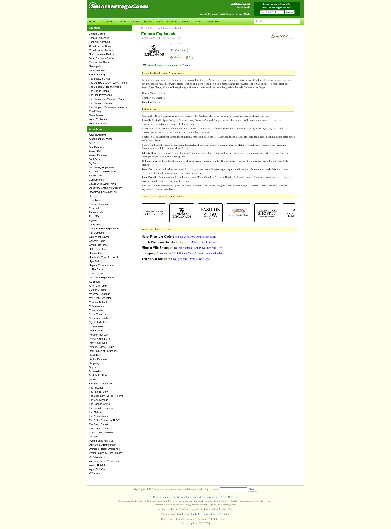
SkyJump (94, 367)
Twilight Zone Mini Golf (101, 440)
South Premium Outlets (101, 58)
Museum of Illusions (100, 318)
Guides (135, 21)
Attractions (107, 21)
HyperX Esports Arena (101, 265)
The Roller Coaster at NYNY (104, 420)
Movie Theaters (97, 314)
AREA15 (93, 143)
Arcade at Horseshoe (100, 139)
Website (177, 57)
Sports (92, 379)
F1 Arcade (94, 208)
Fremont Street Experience (104, 228)
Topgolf (93, 436)
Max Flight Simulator (100, 298)
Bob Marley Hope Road (101, 167)
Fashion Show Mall (99, 42)
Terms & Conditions (180, 496)
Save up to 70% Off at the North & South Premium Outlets (191, 253)
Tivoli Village (95, 111)
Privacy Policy (160, 496)
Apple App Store (199, 514)
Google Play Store (219, 514)
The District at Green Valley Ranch (108, 82)
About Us (226, 496)
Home (92, 21)
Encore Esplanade (99, 37)
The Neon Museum (99, 416)
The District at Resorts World (105, 86)
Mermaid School (98, 302)
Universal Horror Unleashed (104, 448)
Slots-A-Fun (95, 371)
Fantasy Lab (96, 212)
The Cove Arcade (98, 400)
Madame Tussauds (99, 293)
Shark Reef (95, 355)
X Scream (94, 473)
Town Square (96, 115)
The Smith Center (98, 424)
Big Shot (93, 163)
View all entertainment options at (168, 65)
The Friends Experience (102, 408)
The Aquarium (96, 387)
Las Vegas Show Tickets (185, 509)
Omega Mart (96, 326)
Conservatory (96, 179)
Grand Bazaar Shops (100, 46)
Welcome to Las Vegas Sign (104, 461)
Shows (186, 21)
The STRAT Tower (99, 428)
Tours (198, 21)
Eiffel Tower (95, 200)
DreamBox (95, 196)
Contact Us (198, 496)
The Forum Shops (99, 90)
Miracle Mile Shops (99, 62)
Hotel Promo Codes (207, 509)
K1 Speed (94, 281)
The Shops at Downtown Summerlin (108, 107)
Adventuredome (97, 134)
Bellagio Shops (97, 33)
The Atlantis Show (98, 391)
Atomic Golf (95, 151)
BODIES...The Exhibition (102, 171)
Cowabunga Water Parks (103, 183)
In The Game (96, 269)
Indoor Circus (96, 273)
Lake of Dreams (98, 289)
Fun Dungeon (96, 232)
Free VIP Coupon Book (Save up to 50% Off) (197, 247)
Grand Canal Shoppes (101, 50)
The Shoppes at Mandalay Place (106, 99)
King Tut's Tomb (98, 285)
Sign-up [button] (289, 12)
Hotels (148, 21)
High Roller (95, 261)
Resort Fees (213, 21)
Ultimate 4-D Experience (102, 444)
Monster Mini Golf (98, 310)
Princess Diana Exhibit (101, 346)
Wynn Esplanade (98, 119)
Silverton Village (97, 74)
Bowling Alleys (96, 175)
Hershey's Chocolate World (104, 257)
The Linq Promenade (100, 95)
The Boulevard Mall (99, 78)
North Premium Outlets (101, 54)
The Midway (95, 412)
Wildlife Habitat (97, 465)
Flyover (93, 220)
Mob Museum (96, 306)
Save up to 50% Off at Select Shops (190, 259)
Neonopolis (95, 66)
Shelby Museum (98, 359)
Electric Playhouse (99, 204)
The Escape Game (99, 404)
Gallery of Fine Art (99, 236)
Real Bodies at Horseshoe (103, 351)
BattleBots (94, 159)
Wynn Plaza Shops (99, 123)
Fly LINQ (94, 216)
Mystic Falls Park (98, 322)
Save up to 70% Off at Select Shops (197, 236)
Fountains (94, 224)
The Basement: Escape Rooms (106, 395)
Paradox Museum (98, 334)
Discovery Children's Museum (105, 187)
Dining (122, 21)
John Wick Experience (101, 277)
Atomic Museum (98, 155)
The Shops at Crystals (101, 103)
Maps (159, 21)
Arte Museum (96, 147)
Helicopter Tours (225, 509)
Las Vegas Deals (165, 509)
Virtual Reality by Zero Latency (106, 453)
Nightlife (172, 21)
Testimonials (243, 6)
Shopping (94, 363)
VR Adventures (97, 457)
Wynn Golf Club (97, 469)
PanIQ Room (96, 330)
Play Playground (98, 342)
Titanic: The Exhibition (101, 432)
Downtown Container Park (103, 192)
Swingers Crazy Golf (100, 383)
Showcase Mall (97, 70)
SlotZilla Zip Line (98, 375)
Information (179, 50)
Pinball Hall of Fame (99, 338)
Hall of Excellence (98, 249)
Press (235, 496)
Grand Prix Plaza (98, 245)
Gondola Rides (97, 240)
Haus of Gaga (96, 253)
